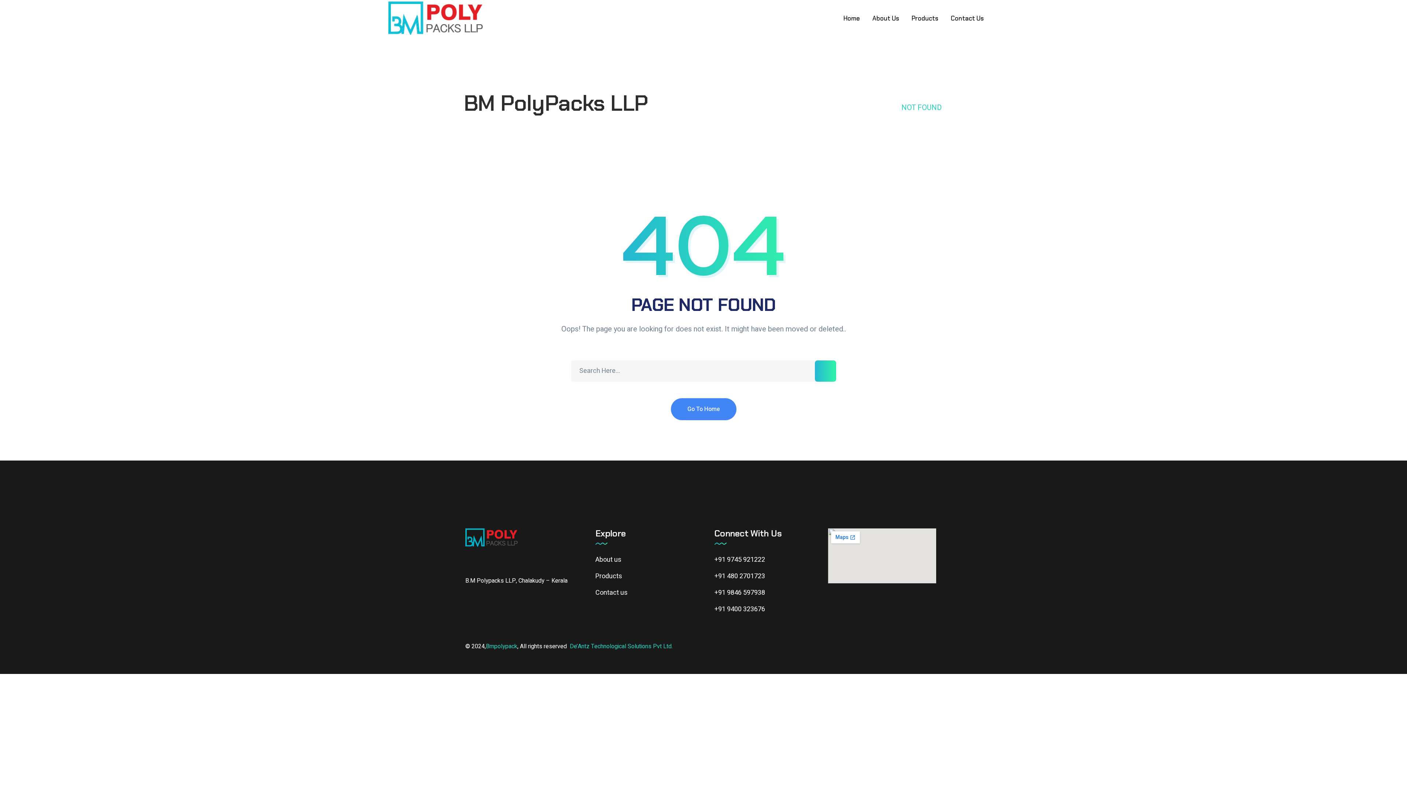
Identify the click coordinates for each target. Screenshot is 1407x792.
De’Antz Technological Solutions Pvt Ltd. (621, 646)
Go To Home (703, 409)
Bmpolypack (501, 646)
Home (880, 107)
